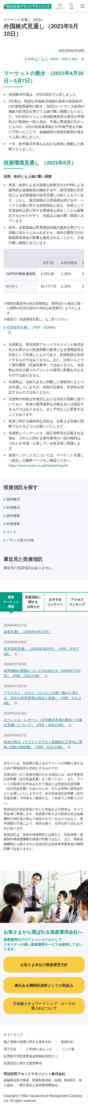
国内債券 (13, 516)
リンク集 (68, 1049)
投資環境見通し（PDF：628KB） (32, 327)
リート (11, 532)
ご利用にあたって (39, 1049)
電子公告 (10, 1049)
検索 (71, 8)
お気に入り (60, 8)
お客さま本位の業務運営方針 (44, 965)
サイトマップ (13, 1035)
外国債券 (13, 524)
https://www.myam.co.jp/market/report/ (38, 465)
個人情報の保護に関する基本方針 (27, 1042)
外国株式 (13, 507)
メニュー (82, 6)
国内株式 (13, 499)
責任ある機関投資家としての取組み (44, 985)
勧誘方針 (67, 1042)
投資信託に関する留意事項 (23, 1063)
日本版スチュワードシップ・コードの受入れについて (44, 1006)
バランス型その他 (20, 540)
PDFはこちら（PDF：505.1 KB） (53, 59)
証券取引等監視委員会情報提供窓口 (29, 1056)
